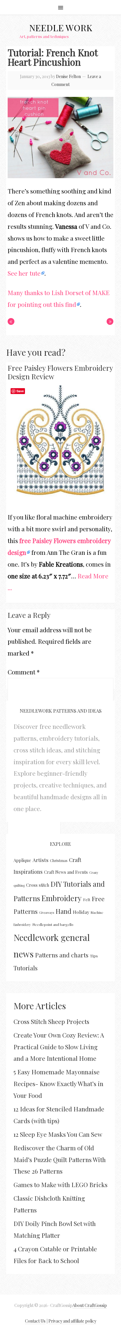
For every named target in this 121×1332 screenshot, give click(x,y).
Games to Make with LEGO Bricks (60, 1184)
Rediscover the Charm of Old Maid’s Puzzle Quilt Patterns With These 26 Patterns (60, 1159)
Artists (40, 859)
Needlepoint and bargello (52, 924)
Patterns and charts (61, 955)
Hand (63, 911)
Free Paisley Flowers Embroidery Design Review (60, 372)
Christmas (59, 860)
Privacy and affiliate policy (72, 1321)
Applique (22, 860)
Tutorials (26, 968)
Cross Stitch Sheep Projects (51, 1021)
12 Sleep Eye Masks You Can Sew (58, 1134)
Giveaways (46, 912)
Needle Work (60, 28)
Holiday (81, 912)
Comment (24, 672)
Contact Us (35, 1321)
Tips (94, 955)
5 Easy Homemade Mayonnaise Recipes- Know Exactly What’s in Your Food (58, 1083)
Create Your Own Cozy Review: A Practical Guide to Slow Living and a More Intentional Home (59, 1047)
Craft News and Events (66, 872)
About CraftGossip (90, 1305)
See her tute (24, 273)
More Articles (40, 1006)
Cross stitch (37, 885)
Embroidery (61, 898)
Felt (86, 899)
